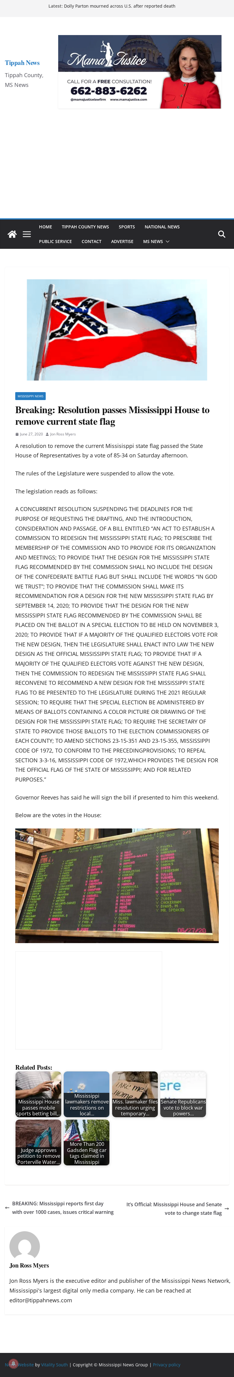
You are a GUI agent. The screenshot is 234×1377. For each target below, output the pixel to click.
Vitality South (54, 1365)
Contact (91, 241)
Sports (127, 227)
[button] (166, 241)
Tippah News (22, 62)
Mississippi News (30, 396)
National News (162, 227)
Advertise (122, 241)
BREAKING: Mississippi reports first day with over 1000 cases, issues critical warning (63, 1208)
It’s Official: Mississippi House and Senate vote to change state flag (174, 1209)
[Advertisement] (117, 172)
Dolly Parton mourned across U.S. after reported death (120, 6)
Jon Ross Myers (63, 434)
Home (45, 227)
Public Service (55, 241)
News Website (19, 1365)
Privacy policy (166, 1365)
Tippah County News (85, 227)
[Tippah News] (12, 234)
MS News (153, 241)
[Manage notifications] (13, 1363)
